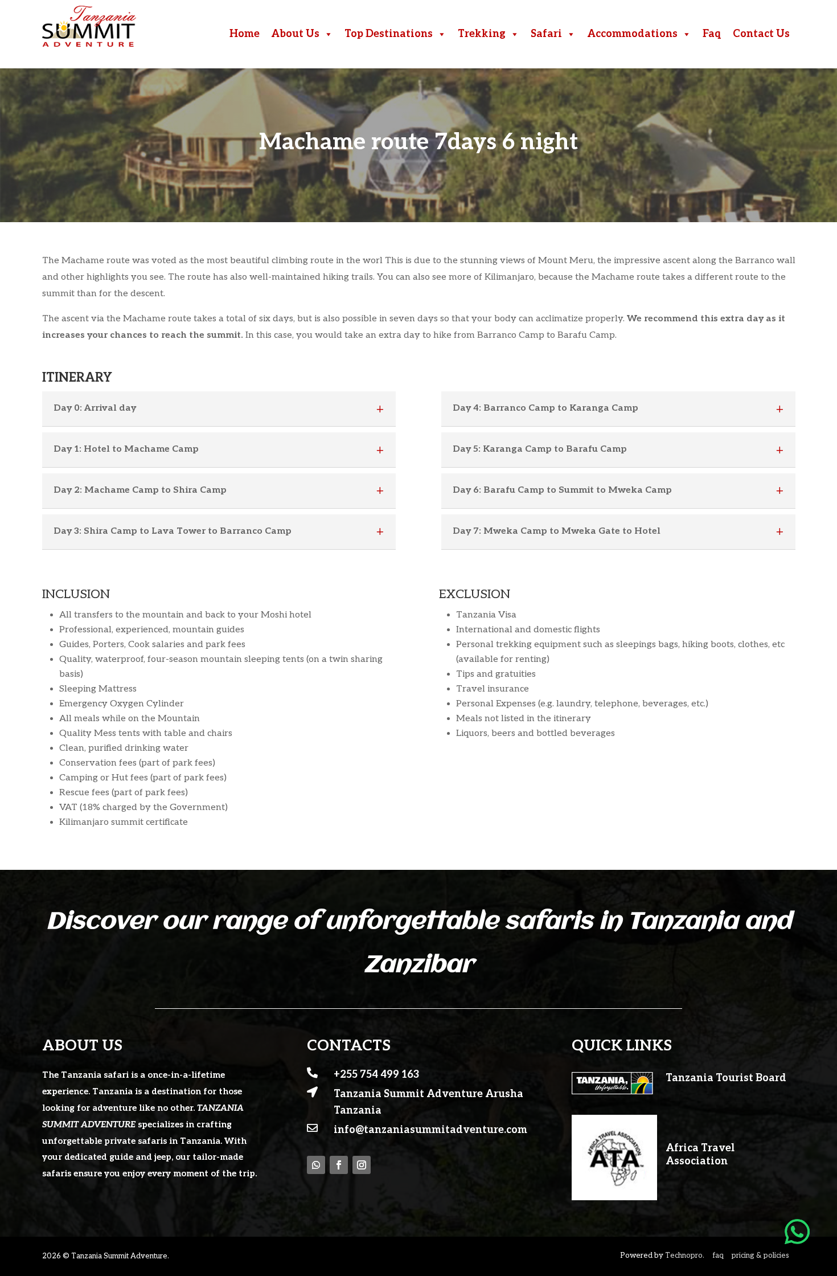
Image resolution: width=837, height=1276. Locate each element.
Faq (712, 34)
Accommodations (632, 34)
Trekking (482, 34)
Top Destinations (388, 34)
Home (244, 34)
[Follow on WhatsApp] (316, 1165)
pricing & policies (760, 1255)
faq (718, 1255)
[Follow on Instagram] (361, 1165)
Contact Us (761, 34)
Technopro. (684, 1255)
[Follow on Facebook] (339, 1165)
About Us (295, 34)
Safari (546, 34)
